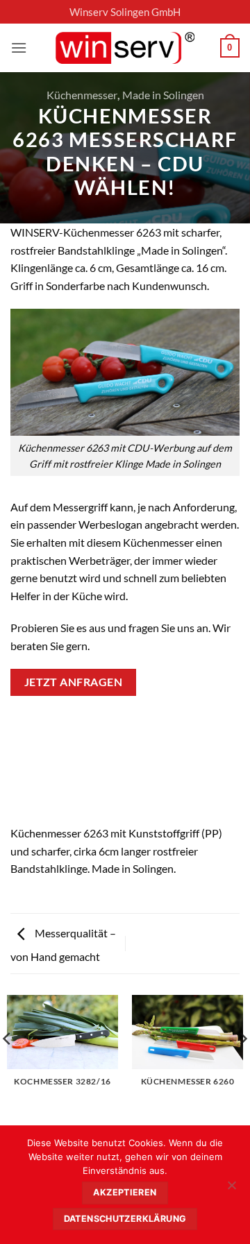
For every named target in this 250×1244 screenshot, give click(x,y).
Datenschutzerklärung (125, 1218)
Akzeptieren (124, 1192)
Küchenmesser (82, 94)
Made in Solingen (163, 94)
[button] (18, 48)
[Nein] (231, 1189)
